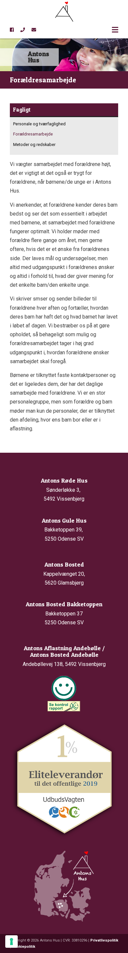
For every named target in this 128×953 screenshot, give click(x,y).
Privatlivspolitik (104, 940)
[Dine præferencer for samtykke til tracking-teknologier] (11, 941)
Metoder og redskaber (34, 144)
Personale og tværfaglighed (39, 123)
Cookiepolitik (23, 946)
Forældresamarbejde (33, 134)
